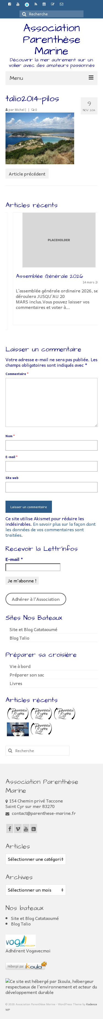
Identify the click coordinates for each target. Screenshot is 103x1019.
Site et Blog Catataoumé (33, 629)
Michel (19, 109)
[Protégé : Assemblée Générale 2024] (40, 714)
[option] (51, 271)
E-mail (11, 456)
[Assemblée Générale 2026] (51, 240)
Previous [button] (10, 274)
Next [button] (93, 274)
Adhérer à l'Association (36, 598)
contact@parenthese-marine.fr (43, 813)
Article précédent (27, 173)
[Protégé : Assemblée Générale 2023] (64, 714)
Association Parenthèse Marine (51, 40)
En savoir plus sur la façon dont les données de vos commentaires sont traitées (50, 529)
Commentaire (17, 373)
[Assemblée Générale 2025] (17, 714)
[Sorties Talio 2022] (17, 729)
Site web (11, 477)
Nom (10, 436)
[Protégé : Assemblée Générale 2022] (40, 729)
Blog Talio (19, 637)
